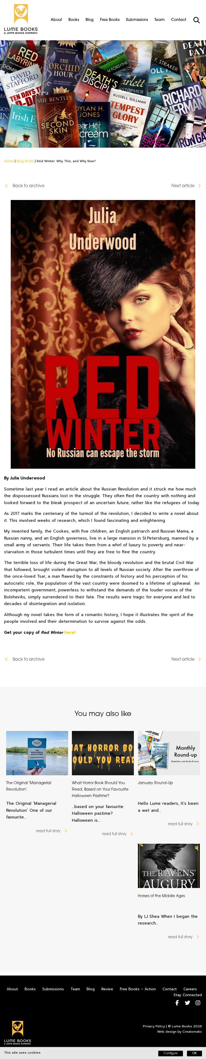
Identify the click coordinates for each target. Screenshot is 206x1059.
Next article (182, 186)
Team (159, 20)
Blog (90, 20)
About (56, 20)
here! (69, 632)
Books (73, 20)
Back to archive (28, 186)
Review (107, 989)
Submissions (137, 20)
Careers (190, 989)
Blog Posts (25, 161)
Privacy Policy (154, 1026)
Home (9, 161)
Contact (178, 20)
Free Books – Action (138, 989)
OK (194, 1053)
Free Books (110, 20)
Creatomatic (192, 1031)
